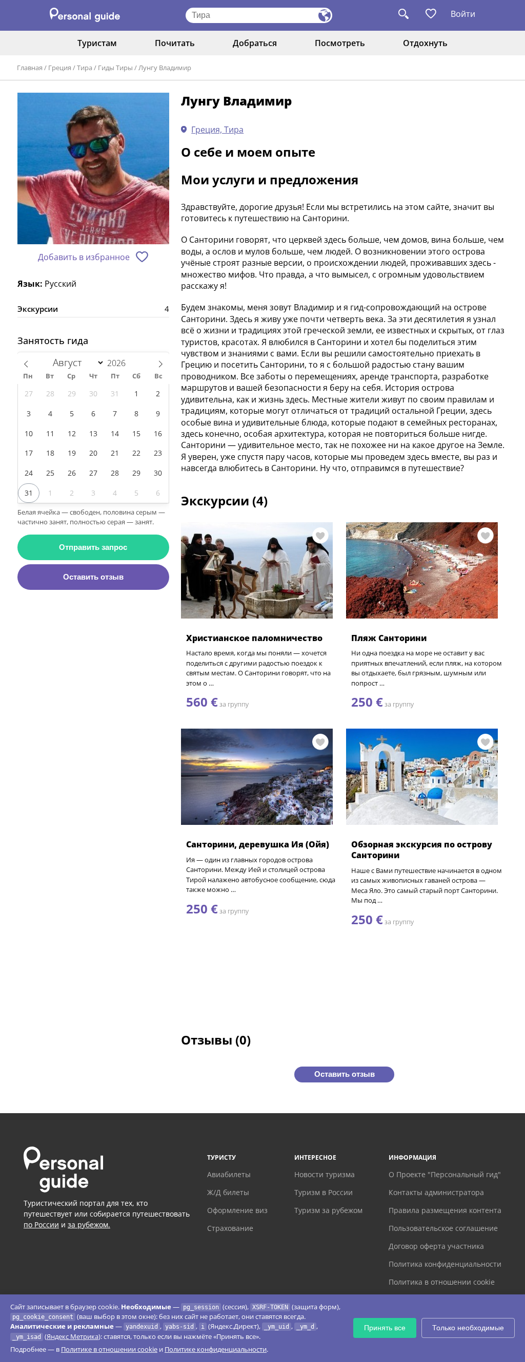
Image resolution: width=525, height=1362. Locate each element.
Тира (84, 67)
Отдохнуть (425, 43)
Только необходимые (468, 1328)
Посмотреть (340, 43)
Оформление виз (237, 1210)
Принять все (385, 1328)
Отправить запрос (93, 547)
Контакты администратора (436, 1192)
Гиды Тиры (115, 67)
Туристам (97, 43)
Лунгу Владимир (164, 67)
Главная (30, 67)
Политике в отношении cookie (109, 1349)
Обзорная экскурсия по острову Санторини (421, 850)
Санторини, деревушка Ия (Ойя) (257, 844)
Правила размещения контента (445, 1210)
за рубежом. (89, 1224)
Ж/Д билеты (228, 1192)
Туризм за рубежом (328, 1210)
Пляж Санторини (389, 638)
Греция (59, 67)
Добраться (255, 43)
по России (41, 1224)
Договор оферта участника (436, 1246)
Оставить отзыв (93, 576)
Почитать (175, 43)
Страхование (230, 1228)
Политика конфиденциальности (445, 1264)
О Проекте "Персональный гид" (445, 1174)
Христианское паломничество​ (254, 638)
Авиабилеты (229, 1174)
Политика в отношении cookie (442, 1282)
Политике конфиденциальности (216, 1349)
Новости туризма (324, 1174)
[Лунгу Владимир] (93, 169)
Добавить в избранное (84, 257)
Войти (463, 13)
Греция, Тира (217, 129)
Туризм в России (323, 1192)
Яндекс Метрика (72, 1336)
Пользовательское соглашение (443, 1228)
